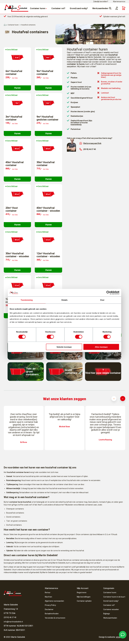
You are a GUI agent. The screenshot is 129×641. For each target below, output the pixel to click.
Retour (47, 592)
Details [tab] (64, 300)
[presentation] (113, 398)
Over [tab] (102, 300)
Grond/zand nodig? (79, 8)
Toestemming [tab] (27, 300)
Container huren (37, 8)
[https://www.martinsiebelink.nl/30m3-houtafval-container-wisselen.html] (17, 240)
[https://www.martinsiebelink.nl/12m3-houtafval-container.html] (17, 285)
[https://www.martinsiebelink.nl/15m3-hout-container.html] (48, 285)
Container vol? (58, 8)
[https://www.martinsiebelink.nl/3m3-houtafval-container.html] (17, 103)
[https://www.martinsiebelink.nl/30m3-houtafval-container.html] (48, 149)
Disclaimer (49, 609)
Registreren (81, 592)
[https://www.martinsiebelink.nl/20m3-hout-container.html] (17, 194)
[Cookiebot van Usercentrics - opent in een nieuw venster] (108, 293)
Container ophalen (84, 601)
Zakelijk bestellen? (100, 2)
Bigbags (106, 614)
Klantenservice (119, 2)
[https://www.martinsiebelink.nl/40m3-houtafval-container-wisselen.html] (48, 194)
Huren (17, 88)
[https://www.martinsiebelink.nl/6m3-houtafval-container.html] (17, 57)
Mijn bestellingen (83, 597)
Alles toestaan (101, 347)
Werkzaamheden (100, 8)
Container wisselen (111, 609)
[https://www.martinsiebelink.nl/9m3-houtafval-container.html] (48, 57)
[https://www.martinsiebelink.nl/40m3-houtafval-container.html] (17, 149)
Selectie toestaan (64, 347)
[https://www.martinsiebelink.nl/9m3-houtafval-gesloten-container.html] (48, 103)
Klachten (48, 597)
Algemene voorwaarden (54, 601)
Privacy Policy (50, 605)
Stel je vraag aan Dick (92, 143)
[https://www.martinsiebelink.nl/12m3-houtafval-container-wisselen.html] (48, 240)
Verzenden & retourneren (55, 618)
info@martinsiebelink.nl (13, 622)
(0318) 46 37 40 (89, 149)
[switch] (50, 337)
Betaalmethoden (52, 614)
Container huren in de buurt (114, 597)
